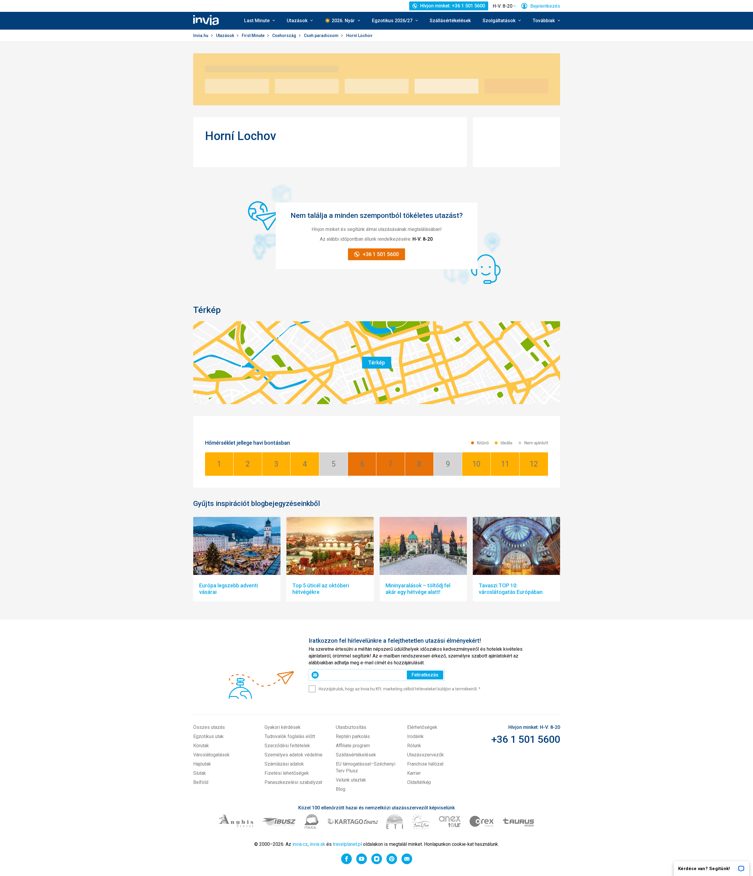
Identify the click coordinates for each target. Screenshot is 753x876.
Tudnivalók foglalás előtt (290, 736)
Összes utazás (209, 727)
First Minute (253, 35)
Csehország (284, 35)
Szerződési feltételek (287, 745)
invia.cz (300, 844)
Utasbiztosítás (351, 727)
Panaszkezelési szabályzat (293, 782)
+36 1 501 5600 (525, 739)
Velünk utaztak (351, 780)
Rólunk (414, 745)
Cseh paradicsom (321, 35)
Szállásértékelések (450, 20)
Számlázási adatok (284, 764)
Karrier (414, 773)
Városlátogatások (211, 755)
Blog (340, 789)
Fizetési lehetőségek (287, 773)
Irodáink (415, 736)
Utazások (225, 35)
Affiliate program (353, 745)
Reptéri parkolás (353, 736)
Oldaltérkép (419, 782)
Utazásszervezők (425, 755)
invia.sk (317, 844)
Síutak (199, 773)
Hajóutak (202, 764)
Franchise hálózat (425, 764)
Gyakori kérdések (283, 727)
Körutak (201, 745)
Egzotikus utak (208, 736)
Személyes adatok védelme (294, 755)
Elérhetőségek (422, 727)
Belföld (200, 782)
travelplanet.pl (347, 844)
